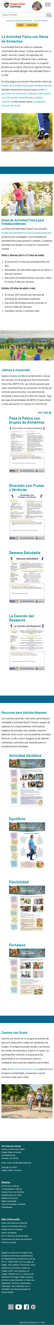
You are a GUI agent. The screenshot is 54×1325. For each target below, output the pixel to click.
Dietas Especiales (8, 1201)
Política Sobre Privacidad (12, 1229)
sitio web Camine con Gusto (24, 1069)
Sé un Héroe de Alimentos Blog (14, 1236)
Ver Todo (43, 413)
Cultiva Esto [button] (32, 25)
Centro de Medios (9, 1232)
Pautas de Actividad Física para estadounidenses (26, 85)
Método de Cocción (9, 1198)
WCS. (43, 1322)
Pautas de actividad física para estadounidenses (26, 232)
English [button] (20, 25)
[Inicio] (37, 6)
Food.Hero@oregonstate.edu (19, 1162)
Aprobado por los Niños (11, 1195)
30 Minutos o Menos (10, 1186)
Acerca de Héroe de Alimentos (19, 20)
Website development (29, 1322)
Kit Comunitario (41, 20)
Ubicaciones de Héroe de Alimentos (16, 1239)
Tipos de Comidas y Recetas (13, 1204)
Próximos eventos (8, 1242)
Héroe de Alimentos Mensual (13, 1226)
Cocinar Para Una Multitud (12, 1192)
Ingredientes (6, 1207)
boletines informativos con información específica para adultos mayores (26, 97)
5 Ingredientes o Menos (11, 1189)
